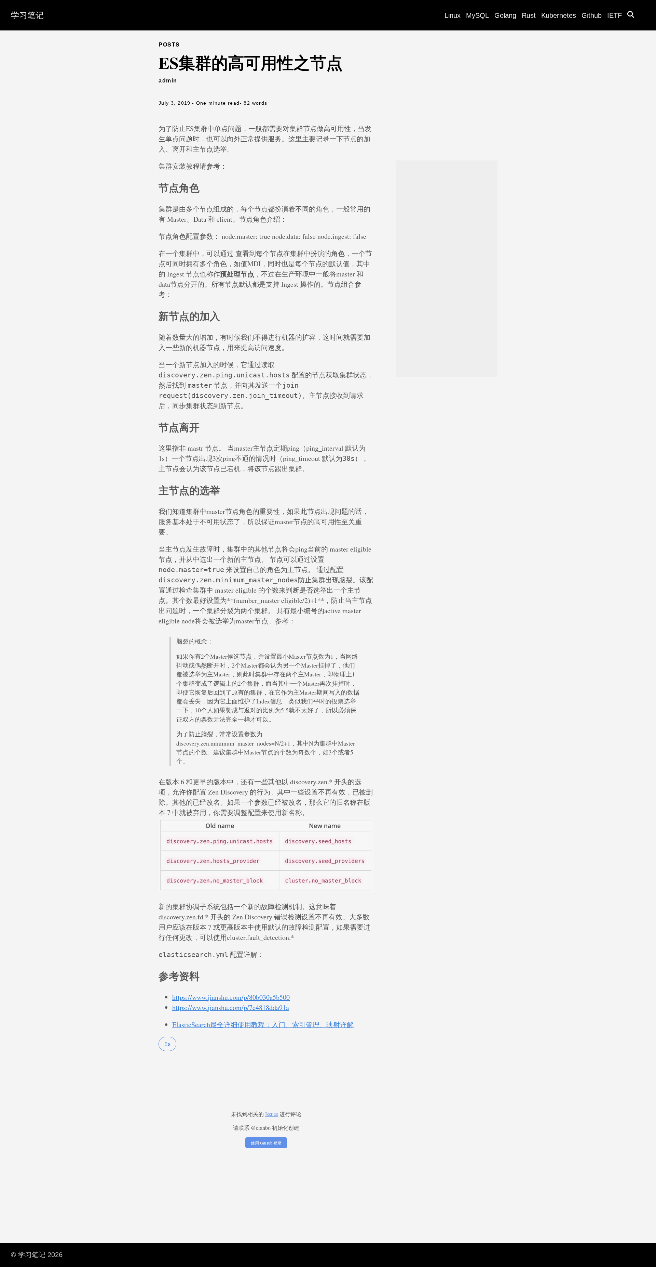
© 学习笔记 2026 (37, 1254)
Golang (505, 15)
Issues (271, 1113)
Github (592, 15)
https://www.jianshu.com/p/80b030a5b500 (231, 997)
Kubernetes (558, 15)
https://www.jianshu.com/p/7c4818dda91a (230, 1007)
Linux (453, 15)
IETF (614, 15)
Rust (529, 15)
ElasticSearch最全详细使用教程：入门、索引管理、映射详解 (263, 1024)
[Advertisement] (446, 268)
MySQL (477, 15)
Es (167, 1043)
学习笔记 (27, 15)
